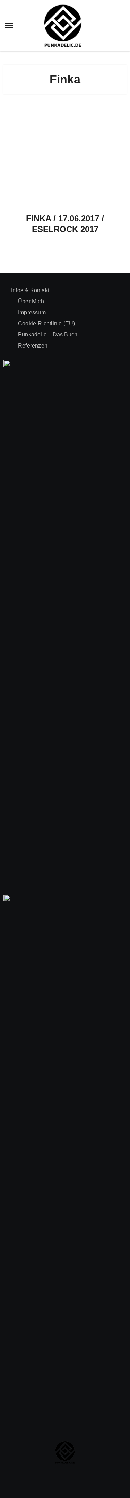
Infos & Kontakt (30, 290)
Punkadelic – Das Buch (47, 334)
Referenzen (32, 346)
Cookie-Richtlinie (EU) (46, 323)
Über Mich (31, 301)
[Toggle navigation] (9, 25)
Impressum (32, 312)
